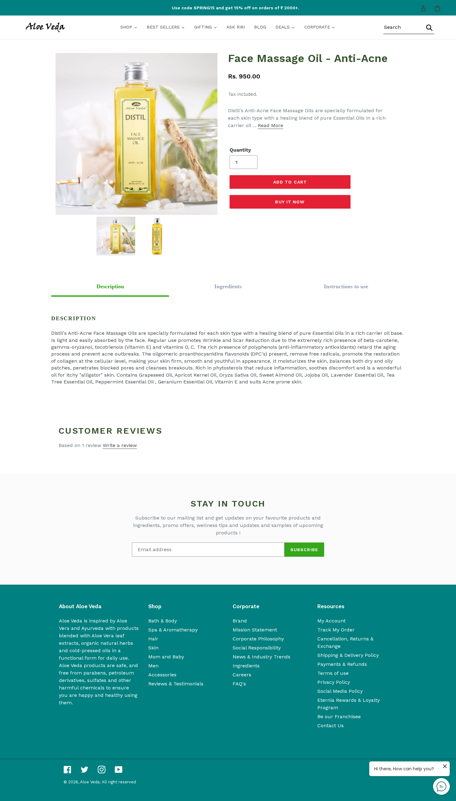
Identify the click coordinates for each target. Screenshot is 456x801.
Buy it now (290, 201)
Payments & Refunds (342, 664)
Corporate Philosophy (258, 639)
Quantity (240, 150)
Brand (240, 621)
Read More (270, 125)
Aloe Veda (90, 782)
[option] (229, 8)
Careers (242, 675)
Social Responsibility (257, 648)
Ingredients (246, 666)
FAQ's (239, 684)
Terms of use (333, 673)
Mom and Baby (166, 657)
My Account (331, 621)
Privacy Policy (333, 682)
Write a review (120, 445)
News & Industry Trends (261, 657)
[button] (110, 286)
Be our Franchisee (339, 716)
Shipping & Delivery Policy (348, 655)
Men (153, 666)
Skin (153, 648)
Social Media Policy (340, 691)
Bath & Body (162, 621)
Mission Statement (255, 630)
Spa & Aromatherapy (173, 630)
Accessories (162, 675)
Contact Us (330, 725)
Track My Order (336, 630)
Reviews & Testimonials (175, 684)
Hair (153, 639)
